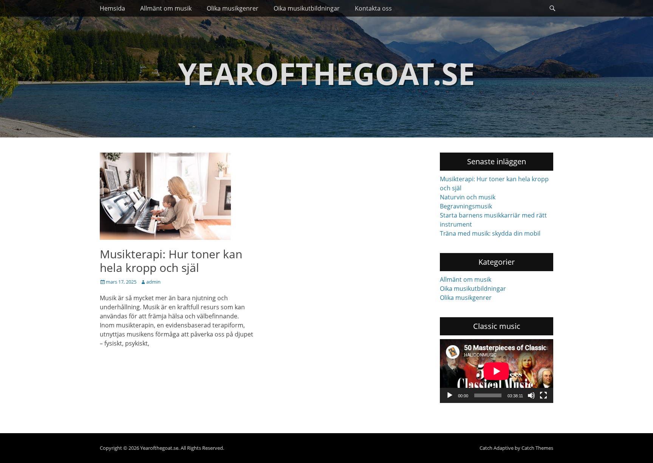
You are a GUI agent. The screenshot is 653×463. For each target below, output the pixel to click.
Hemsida (112, 8)
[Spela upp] (449, 395)
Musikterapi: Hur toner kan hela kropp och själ (171, 260)
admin (153, 281)
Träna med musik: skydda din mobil (490, 233)
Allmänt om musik (166, 8)
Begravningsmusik (466, 206)
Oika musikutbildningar (307, 8)
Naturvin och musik (467, 197)
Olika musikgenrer (232, 8)
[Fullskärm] (543, 395)
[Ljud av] (531, 395)
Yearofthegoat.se (326, 73)
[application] (496, 371)
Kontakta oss (373, 8)
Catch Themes (537, 447)
